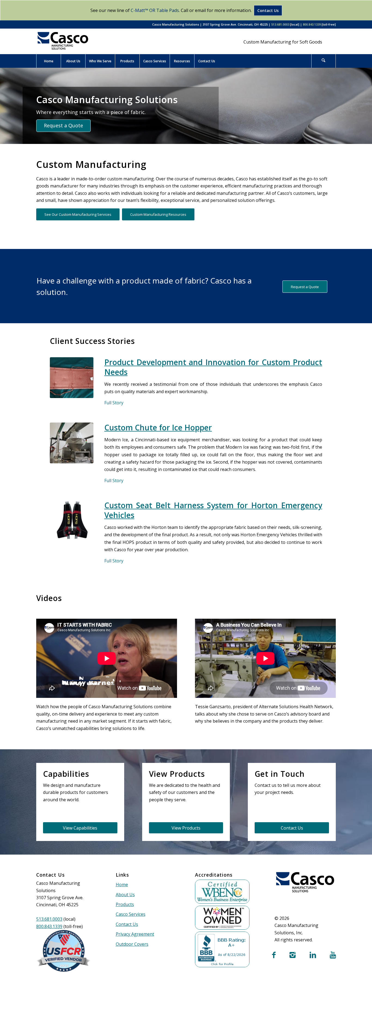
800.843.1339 (312, 24)
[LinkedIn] (313, 955)
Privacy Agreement (135, 934)
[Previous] (5, 105)
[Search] (323, 61)
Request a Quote (63, 125)
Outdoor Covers (132, 944)
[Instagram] (292, 955)
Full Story (113, 403)
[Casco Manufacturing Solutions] (63, 41)
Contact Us (268, 10)
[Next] (367, 105)
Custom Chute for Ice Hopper (158, 427)
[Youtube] (333, 955)
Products (125, 904)
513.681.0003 (280, 24)
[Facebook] (274, 955)
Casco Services (130, 914)
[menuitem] (48, 61)
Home (122, 885)
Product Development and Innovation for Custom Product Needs (213, 367)
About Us (125, 895)
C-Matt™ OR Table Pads (155, 10)
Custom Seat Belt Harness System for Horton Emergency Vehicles (213, 510)
